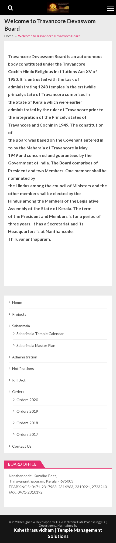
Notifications (23, 368)
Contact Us (22, 446)
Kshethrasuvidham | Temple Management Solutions (58, 533)
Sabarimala (21, 325)
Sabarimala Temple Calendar (40, 333)
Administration (24, 357)
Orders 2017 (27, 434)
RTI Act (19, 380)
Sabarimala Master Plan (35, 345)
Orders (18, 391)
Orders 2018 (27, 422)
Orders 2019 (27, 411)
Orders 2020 (27, 399)
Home (17, 302)
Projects (19, 314)
